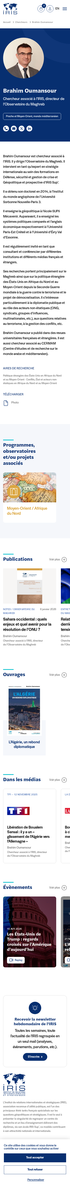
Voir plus (54, 559)
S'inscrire (33, 1056)
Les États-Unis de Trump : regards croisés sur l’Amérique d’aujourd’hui (29, 942)
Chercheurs (21, 22)
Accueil (6, 22)
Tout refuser (35, 1169)
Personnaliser (35, 1180)
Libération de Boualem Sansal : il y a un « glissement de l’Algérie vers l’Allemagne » (28, 834)
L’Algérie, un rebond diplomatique (24, 744)
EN (57, 8)
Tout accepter (35, 1157)
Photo (15, 402)
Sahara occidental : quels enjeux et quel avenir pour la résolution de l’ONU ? (27, 624)
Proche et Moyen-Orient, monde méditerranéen (32, 116)
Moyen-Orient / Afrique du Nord (27, 511)
